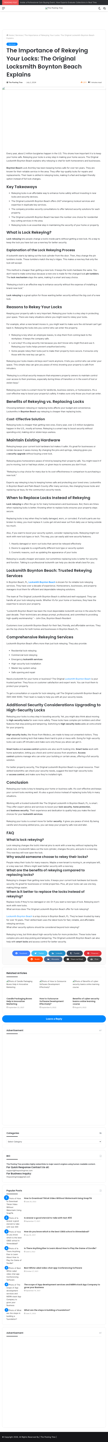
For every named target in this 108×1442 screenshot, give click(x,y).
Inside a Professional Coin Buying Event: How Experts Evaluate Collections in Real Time (58, 2)
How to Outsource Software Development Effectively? (52, 1001)
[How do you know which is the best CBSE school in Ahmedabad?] (14, 1237)
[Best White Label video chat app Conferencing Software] (14, 1274)
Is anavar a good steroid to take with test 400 (48, 1217)
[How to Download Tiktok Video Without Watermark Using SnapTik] (14, 1206)
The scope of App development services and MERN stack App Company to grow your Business (62, 1286)
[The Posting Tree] (54, 8)
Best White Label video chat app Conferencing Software (53, 1267)
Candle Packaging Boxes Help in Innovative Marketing (19, 1001)
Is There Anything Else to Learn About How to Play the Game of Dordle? (60, 1248)
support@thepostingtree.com (19, 1170)
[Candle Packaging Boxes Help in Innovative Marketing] (20, 988)
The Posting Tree (15, 82)
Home (11, 35)
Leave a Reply (54, 1018)
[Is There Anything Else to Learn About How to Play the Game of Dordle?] (14, 1256)
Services (19, 35)
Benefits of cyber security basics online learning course (86, 1001)
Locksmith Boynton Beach (42, 582)
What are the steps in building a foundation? (47, 1310)
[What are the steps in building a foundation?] (14, 1315)
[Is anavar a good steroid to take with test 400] (14, 1222)
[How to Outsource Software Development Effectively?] (54, 988)
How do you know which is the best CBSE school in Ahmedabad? (56, 1231)
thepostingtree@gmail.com (18, 1177)
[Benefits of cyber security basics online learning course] (87, 988)
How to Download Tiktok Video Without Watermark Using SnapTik (58, 1198)
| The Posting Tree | (48, 1437)
